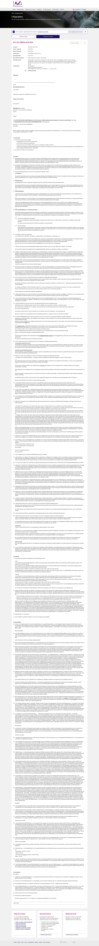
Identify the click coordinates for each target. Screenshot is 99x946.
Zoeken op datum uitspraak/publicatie (23, 922)
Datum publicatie (17, 51)
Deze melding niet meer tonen (75, 31)
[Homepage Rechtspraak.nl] (17, 3)
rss (68, 942)
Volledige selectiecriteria (46, 934)
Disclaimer (48, 942)
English (15, 942)
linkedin (83, 942)
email (70, 942)
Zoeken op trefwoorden (20, 923)
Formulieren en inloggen (80, 9)
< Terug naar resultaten (48, 36)
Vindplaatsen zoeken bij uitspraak (23, 927)
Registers (39, 9)
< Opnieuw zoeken (23, 36)
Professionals (55, 9)
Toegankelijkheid (31, 942)
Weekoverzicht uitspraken (72, 934)
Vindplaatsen (16, 66)
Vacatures (40, 942)
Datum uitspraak (17, 49)
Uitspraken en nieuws (30, 9)
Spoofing (36, 942)
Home (14, 9)
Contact (62, 9)
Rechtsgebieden (17, 55)
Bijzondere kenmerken (18, 57)
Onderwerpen (20, 9)
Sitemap (18, 942)
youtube (85, 942)
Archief (44, 942)
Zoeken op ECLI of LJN (20, 924)
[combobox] (78, 43)
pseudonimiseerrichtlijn (43, 31)
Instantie (15, 47)
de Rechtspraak (47, 9)
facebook (79, 942)
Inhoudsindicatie (17, 60)
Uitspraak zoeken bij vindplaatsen (23, 929)
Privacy (22, 942)
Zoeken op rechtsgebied (20, 926)
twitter (77, 942)
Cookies (25, 942)
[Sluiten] (85, 31)
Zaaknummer (16, 53)
